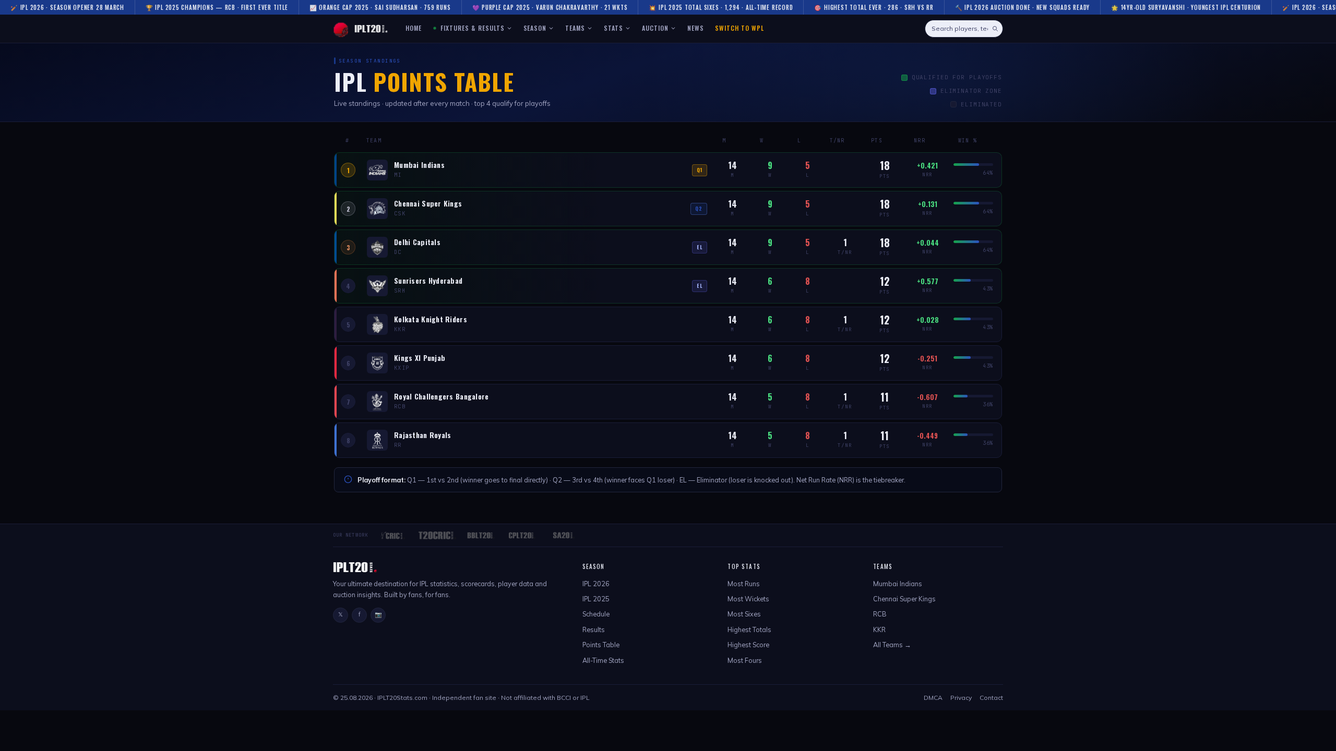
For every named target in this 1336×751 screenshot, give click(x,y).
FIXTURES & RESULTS (471, 27)
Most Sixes (744, 614)
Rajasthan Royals (422, 435)
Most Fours (744, 660)
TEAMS (575, 27)
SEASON (535, 27)
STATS (613, 27)
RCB (880, 614)
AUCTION (655, 27)
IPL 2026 (596, 583)
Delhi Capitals (417, 242)
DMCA (933, 697)
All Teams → (892, 644)
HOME (413, 27)
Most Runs (743, 583)
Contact (991, 697)
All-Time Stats (603, 660)
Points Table (600, 644)
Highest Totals (749, 629)
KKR (879, 629)
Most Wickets (748, 599)
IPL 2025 (596, 599)
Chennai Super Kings (428, 203)
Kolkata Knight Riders (430, 319)
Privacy (961, 697)
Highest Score (748, 644)
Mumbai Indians (419, 165)
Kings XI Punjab (419, 358)
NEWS (695, 27)
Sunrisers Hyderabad (428, 280)
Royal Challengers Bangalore (441, 396)
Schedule (596, 614)
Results (593, 629)
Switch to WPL (739, 27)
